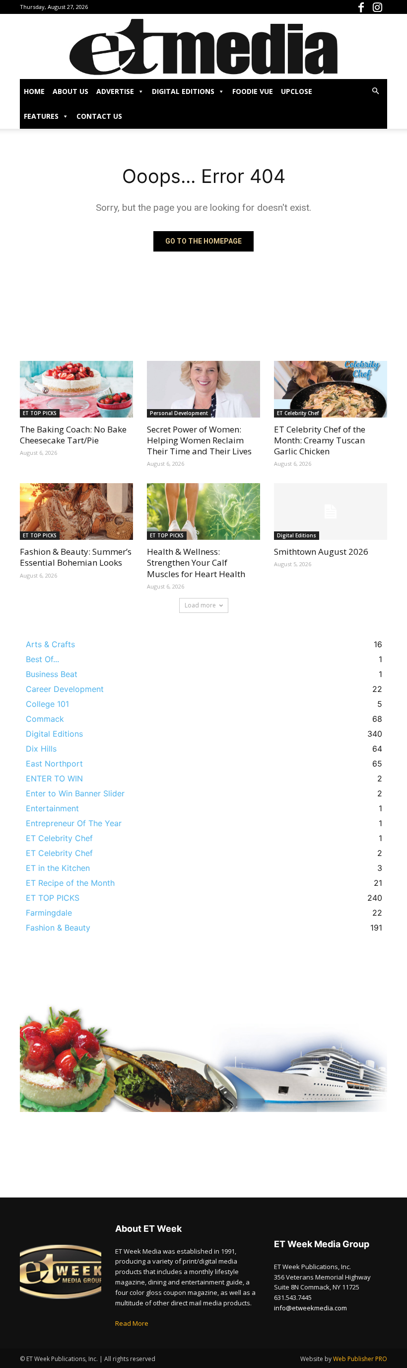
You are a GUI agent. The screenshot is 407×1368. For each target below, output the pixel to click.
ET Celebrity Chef (298, 413)
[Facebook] (363, 7)
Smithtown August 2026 (321, 551)
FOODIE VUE (252, 91)
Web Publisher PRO (360, 1359)
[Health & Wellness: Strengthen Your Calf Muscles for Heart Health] (203, 511)
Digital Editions (183, 91)
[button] (375, 91)
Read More (131, 1323)
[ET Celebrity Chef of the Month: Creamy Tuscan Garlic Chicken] (330, 389)
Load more (200, 605)
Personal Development (179, 413)
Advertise (115, 91)
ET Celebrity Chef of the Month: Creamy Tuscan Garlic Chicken (319, 440)
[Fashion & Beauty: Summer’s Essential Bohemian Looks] (76, 511)
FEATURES (41, 116)
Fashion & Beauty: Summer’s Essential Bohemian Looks (76, 557)
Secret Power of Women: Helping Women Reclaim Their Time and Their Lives (199, 440)
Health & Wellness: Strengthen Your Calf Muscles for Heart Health (196, 562)
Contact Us (99, 116)
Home (34, 91)
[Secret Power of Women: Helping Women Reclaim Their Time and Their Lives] (203, 389)
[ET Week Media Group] (203, 47)
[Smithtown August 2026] (330, 511)
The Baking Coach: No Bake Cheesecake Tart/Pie (73, 435)
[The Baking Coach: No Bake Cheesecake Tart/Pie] (76, 389)
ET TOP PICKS (40, 413)
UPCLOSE (296, 91)
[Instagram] (379, 7)
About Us (70, 91)
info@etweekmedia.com (310, 1307)
